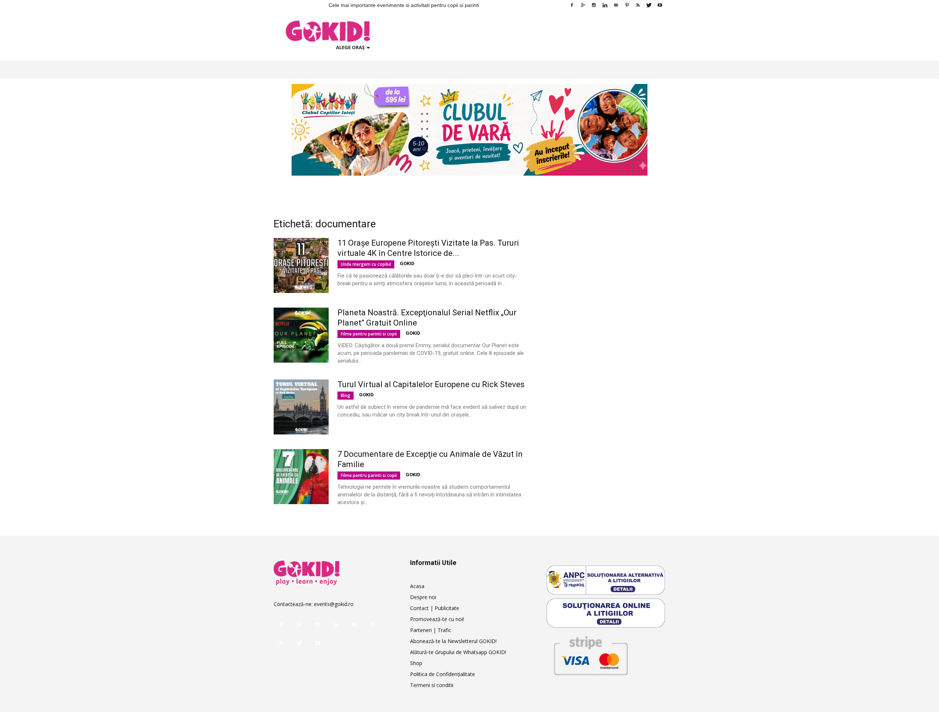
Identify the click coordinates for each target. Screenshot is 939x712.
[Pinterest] (626, 5)
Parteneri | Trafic (430, 630)
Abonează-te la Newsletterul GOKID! (453, 641)
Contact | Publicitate (434, 608)
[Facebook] (571, 5)
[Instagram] (593, 5)
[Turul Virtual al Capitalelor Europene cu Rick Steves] (301, 406)
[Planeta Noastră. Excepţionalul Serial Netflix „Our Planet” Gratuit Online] (301, 335)
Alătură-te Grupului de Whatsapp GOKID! (458, 652)
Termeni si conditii (431, 685)
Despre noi (423, 597)
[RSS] (637, 5)
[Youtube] (659, 5)
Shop (416, 663)
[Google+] (582, 5)
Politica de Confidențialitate (442, 674)
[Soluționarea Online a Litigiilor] (606, 613)
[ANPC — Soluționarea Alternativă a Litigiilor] (606, 580)
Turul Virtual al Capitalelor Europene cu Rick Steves (431, 384)
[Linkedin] (604, 5)
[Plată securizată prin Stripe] (591, 654)
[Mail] (615, 5)
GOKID (407, 263)
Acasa (417, 586)
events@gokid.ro (334, 604)
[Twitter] (648, 5)
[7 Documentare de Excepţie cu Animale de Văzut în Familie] (301, 476)
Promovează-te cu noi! (437, 619)
